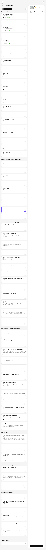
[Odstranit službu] (25, 211)
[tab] (6, 9)
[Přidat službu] (25, 50)
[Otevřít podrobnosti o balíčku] (25, 17)
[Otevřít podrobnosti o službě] (25, 230)
